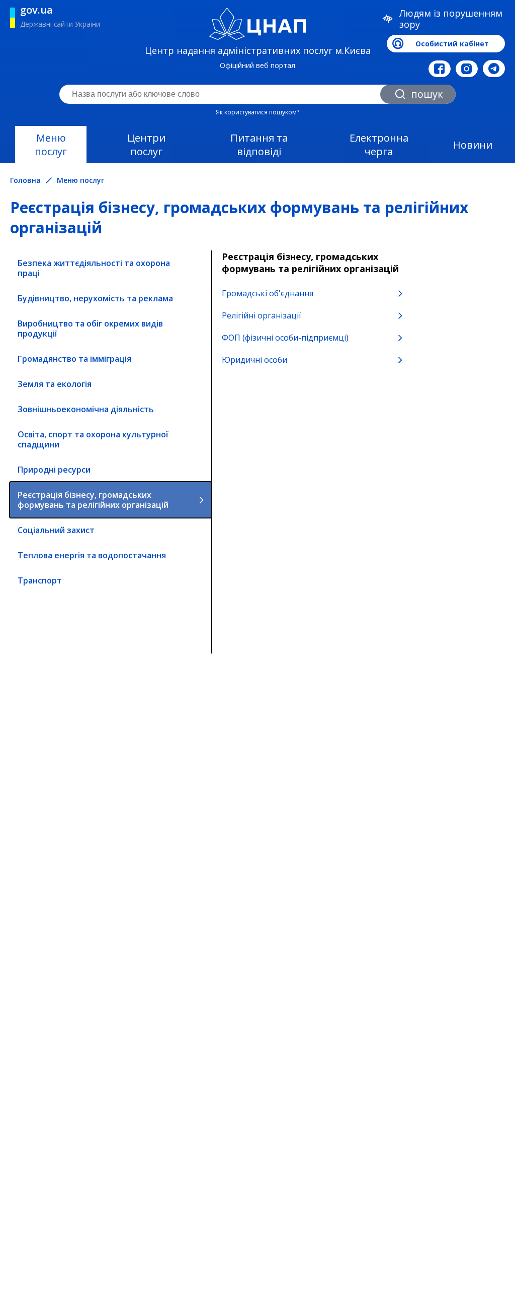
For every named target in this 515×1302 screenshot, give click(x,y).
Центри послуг (146, 144)
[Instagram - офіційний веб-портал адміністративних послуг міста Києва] (467, 68)
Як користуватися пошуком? (257, 112)
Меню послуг (51, 144)
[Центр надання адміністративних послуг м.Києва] (258, 24)
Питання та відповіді (259, 144)
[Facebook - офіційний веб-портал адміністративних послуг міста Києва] (439, 68)
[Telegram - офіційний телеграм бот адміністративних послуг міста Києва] (494, 68)
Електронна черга (379, 144)
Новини (472, 145)
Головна (25, 180)
